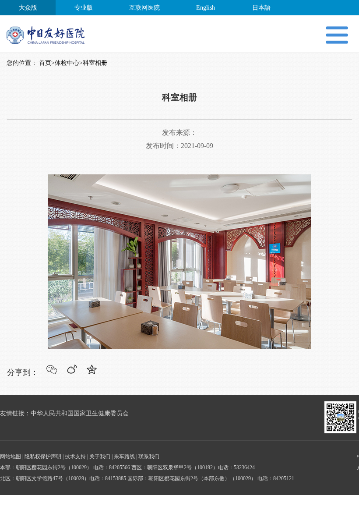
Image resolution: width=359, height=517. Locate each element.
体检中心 (67, 63)
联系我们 (148, 456)
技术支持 (75, 456)
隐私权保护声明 (43, 456)
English (205, 7)
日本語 (261, 7)
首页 (45, 63)
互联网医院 (144, 7)
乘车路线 (124, 456)
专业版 (83, 7)
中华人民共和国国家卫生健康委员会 (80, 413)
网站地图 (10, 456)
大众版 (28, 7)
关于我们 (99, 456)
